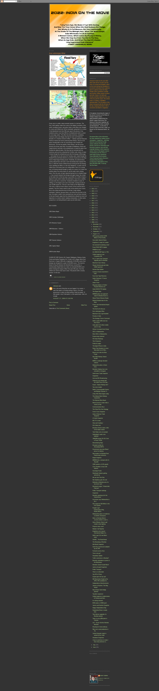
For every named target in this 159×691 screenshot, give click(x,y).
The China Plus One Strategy (100, 409)
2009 (93, 219)
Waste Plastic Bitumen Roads (101, 298)
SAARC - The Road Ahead (100, 539)
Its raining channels (98, 600)
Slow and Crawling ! (98, 423)
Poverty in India (97, 316)
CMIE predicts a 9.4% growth (100, 464)
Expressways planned (98, 336)
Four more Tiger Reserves (99, 276)
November (96, 226)
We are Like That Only (99, 477)
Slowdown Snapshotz (98, 637)
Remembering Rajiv (98, 442)
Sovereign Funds (97, 470)
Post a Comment (53, 302)
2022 (93, 188)
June (94, 647)
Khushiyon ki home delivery (100, 627)
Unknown (55, 286)
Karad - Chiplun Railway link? (100, 384)
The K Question (97, 341)
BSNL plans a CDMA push (100, 603)
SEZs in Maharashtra (98, 331)
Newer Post (52, 305)
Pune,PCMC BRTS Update (100, 247)
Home (68, 305)
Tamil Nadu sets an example (100, 432)
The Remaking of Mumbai (99, 542)
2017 (93, 200)
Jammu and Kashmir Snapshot (101, 605)
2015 (93, 205)
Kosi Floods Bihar (59, 277)
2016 (93, 203)
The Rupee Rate (97, 291)
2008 (93, 222)
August (95, 234)
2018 (93, 198)
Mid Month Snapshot (98, 544)
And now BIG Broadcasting (100, 378)
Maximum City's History (99, 262)
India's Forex (96, 282)
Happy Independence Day (99, 607)
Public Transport (97, 569)
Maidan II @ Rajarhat (98, 529)
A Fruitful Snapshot (98, 418)
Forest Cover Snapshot (99, 411)
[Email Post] (50, 275)
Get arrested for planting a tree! (101, 245)
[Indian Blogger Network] (96, 181)
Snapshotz (95, 375)
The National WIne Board (99, 400)
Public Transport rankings (99, 490)
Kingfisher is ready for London (100, 242)
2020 (93, 193)
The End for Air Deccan (99, 309)
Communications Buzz (99, 407)
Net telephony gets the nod (100, 479)
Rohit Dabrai (104, 675)
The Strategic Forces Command (101, 318)
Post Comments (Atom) (63, 308)
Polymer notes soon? (98, 526)
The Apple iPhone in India (99, 346)
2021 (93, 191)
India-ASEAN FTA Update (99, 289)
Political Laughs (97, 343)
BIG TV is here (97, 420)
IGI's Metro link (97, 425)
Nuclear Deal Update (98, 269)
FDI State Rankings (98, 338)
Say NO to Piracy (97, 574)
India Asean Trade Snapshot (100, 373)
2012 (93, 212)
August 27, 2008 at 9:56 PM (63, 298)
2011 (93, 215)
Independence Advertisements (101, 583)
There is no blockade (98, 572)
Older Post (84, 305)
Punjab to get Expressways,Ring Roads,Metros (98, 509)
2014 (93, 207)
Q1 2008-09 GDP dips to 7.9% (101, 252)
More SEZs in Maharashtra (100, 334)
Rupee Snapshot (97, 457)
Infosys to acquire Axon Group (101, 329)
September (96, 231)
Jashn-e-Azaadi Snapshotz (100, 567)
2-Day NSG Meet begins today (101, 393)
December (96, 224)
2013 (93, 210)
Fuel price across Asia (98, 551)
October (95, 229)
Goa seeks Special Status (100, 240)
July (94, 644)
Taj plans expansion (98, 594)
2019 (93, 196)
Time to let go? (97, 553)
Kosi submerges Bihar (98, 311)
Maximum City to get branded (100, 313)
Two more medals (97, 387)
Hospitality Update (97, 555)
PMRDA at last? (97, 249)
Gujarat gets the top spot (99, 576)
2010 (93, 217)
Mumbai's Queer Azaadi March (101, 564)
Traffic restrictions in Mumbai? (101, 558)
